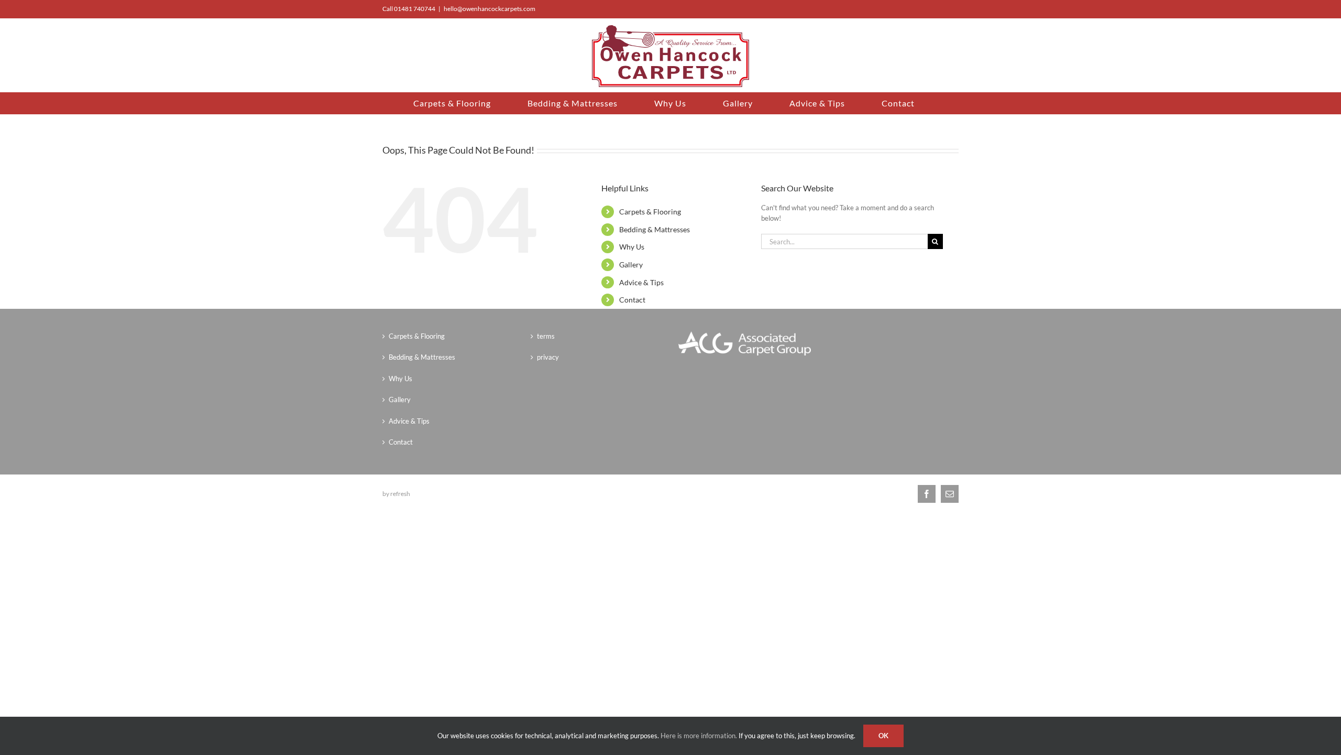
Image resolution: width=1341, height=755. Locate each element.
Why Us (631, 246)
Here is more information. (699, 735)
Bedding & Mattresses (654, 229)
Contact (632, 299)
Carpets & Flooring (650, 211)
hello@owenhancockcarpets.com (489, 9)
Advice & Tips (641, 282)
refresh (400, 494)
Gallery (631, 264)
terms (546, 336)
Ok (883, 735)
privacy (548, 357)
